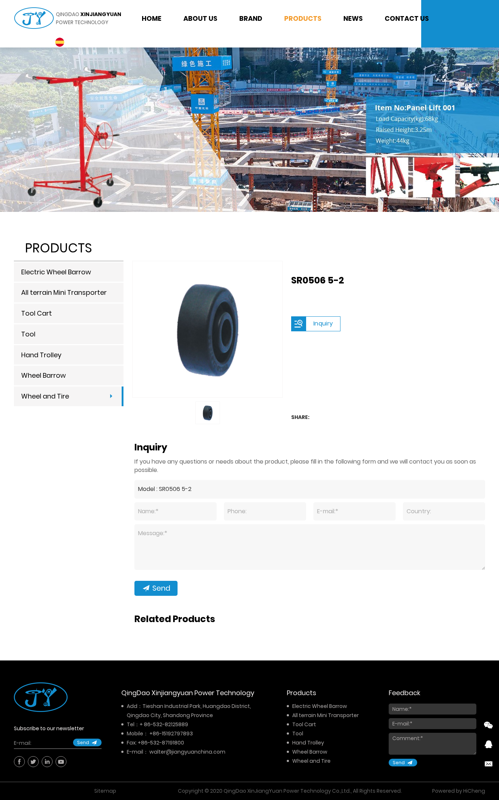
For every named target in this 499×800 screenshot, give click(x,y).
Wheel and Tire (45, 396)
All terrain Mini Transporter (64, 292)
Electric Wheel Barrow (56, 272)
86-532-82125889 (166, 724)
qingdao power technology (88, 18)
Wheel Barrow (43, 375)
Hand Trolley (41, 354)
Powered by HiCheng (458, 791)
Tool (28, 334)
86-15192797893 (173, 733)
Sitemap (105, 791)
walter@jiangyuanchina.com (187, 751)
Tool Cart (36, 313)
